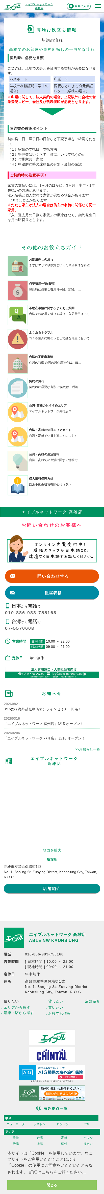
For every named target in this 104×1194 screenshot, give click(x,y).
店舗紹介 (52, 888)
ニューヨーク (16, 1124)
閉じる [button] (52, 1185)
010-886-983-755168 (31, 612)
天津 (16, 1144)
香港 (16, 1138)
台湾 (40, 1138)
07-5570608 (19, 628)
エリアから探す (17, 1007)
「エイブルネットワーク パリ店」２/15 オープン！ (44, 738)
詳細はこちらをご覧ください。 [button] (57, 1172)
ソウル (88, 1138)
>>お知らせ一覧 (87, 749)
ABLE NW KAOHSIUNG (54, 940)
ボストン (39, 1124)
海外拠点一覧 (56, 1108)
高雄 (64, 1138)
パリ (87, 1124)
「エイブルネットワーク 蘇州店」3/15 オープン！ (44, 724)
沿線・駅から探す (19, 1013)
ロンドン (63, 1124)
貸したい (55, 1001)
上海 (40, 1144)
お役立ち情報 (59, 1013)
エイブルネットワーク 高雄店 (57, 934)
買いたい (55, 1007)
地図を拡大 (52, 850)
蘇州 (64, 1144)
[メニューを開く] (97, 6)
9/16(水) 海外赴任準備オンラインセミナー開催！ (43, 709)
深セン (88, 1144)
